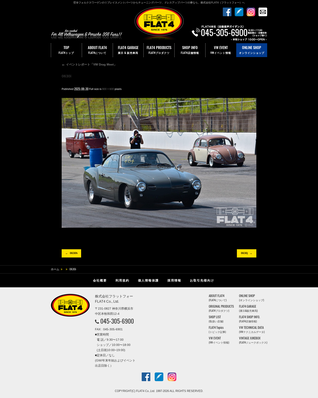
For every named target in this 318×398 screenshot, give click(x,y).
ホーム (55, 269)
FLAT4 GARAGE (128, 49)
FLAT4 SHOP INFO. (249, 319)
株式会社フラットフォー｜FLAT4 (159, 24)
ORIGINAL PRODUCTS (221, 308)
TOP (66, 49)
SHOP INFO (190, 49)
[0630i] (159, 163)
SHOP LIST (216, 319)
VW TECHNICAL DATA (252, 329)
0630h (73, 253)
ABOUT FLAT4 (97, 49)
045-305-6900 (117, 321)
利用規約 (122, 280)
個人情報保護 (148, 280)
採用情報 (174, 280)
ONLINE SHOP (251, 49)
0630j (244, 253)
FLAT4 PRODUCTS (159, 49)
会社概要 (100, 280)
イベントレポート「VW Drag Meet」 (89, 64)
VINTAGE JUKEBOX (253, 340)
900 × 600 (108, 89)
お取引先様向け (202, 280)
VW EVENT (220, 49)
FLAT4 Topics (217, 329)
